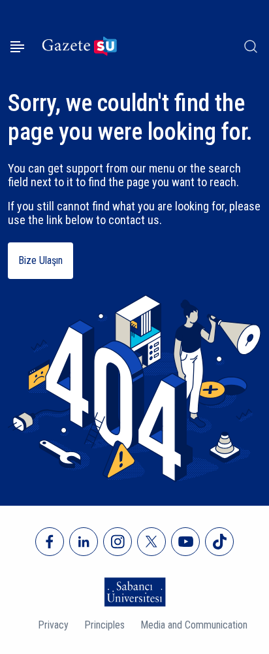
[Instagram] (117, 541)
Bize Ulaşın (40, 260)
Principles (104, 625)
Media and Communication (193, 625)
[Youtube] (185, 541)
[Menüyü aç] (17, 46)
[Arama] (251, 46)
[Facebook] (49, 541)
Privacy (53, 625)
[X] (151, 541)
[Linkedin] (83, 541)
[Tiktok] (219, 541)
